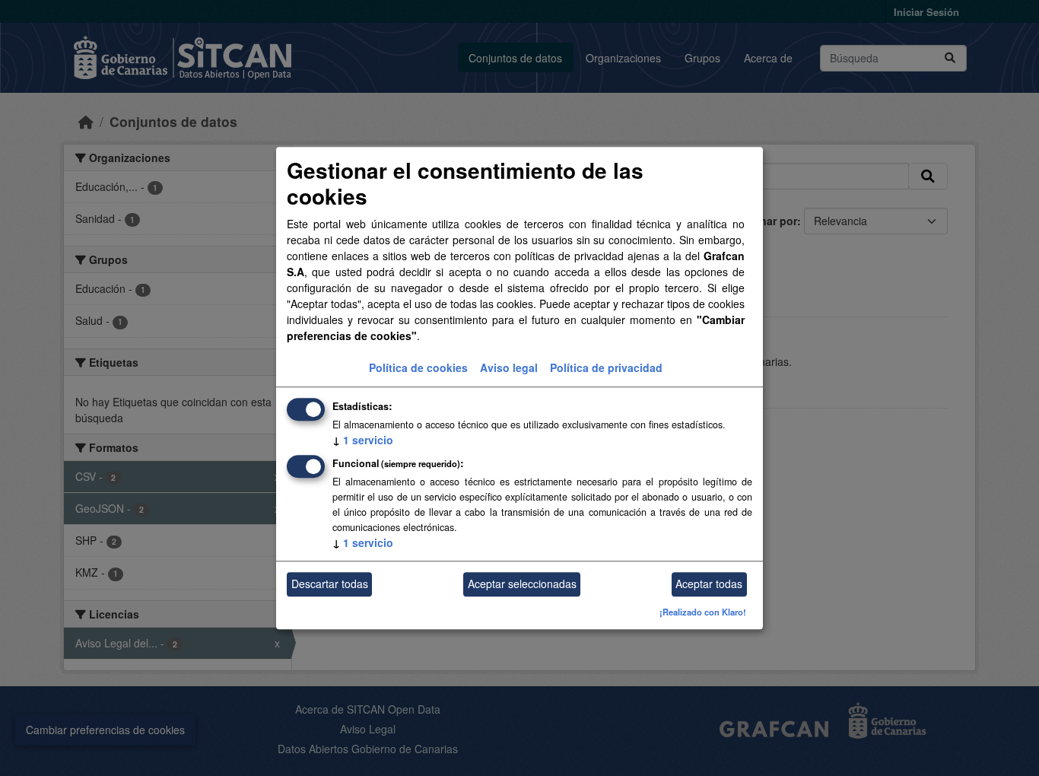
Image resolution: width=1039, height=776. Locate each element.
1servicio (362, 439)
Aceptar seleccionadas (522, 584)
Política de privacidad (606, 367)
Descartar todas (329, 584)
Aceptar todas (708, 584)
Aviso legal (509, 367)
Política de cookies (418, 367)
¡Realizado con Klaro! (702, 612)
